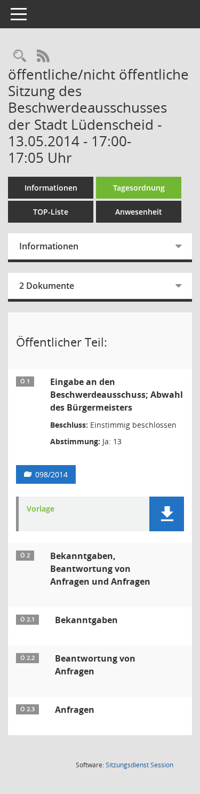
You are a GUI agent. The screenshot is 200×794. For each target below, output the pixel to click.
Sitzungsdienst (139, 764)
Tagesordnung (139, 188)
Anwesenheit (138, 212)
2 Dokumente (46, 286)
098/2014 (51, 474)
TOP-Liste (50, 212)
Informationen (51, 188)
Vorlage (40, 509)
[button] (166, 514)
